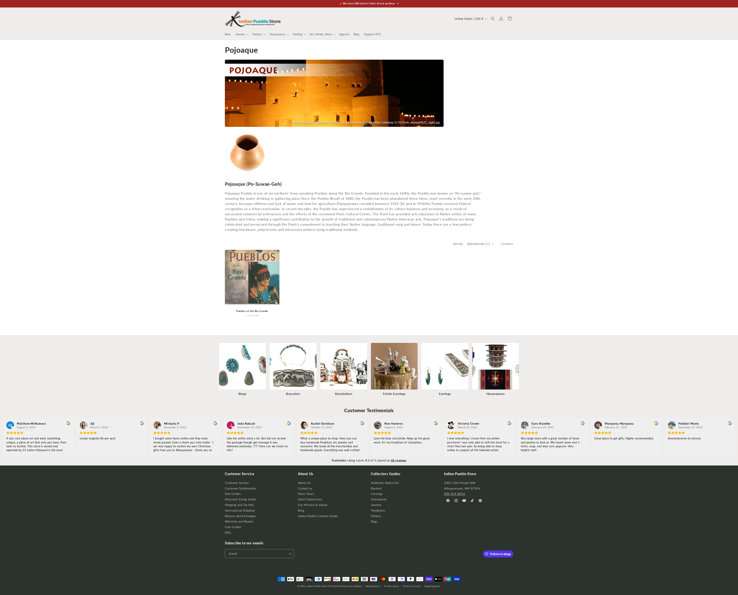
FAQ (228, 532)
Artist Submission (310, 499)
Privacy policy (391, 586)
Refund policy (373, 586)
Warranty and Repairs (239, 521)
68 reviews (398, 460)
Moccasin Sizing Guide (240, 499)
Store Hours (306, 494)
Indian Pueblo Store (317, 586)
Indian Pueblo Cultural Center (318, 516)
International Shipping (240, 510)
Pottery (376, 516)
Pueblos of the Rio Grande (252, 311)
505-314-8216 (454, 493)
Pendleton (378, 510)
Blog (301, 510)
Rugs (374, 521)
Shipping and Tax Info (239, 504)
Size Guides (233, 494)
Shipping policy (432, 586)
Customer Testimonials (240, 488)
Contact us (305, 488)
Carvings (377, 494)
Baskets (376, 488)
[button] (241, 34)
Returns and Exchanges (240, 516)
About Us (304, 483)
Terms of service (412, 586)
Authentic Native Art (385, 483)
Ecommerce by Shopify (350, 586)
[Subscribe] (289, 553)
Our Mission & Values (313, 504)
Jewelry (376, 504)
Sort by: (458, 243)
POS (330, 586)
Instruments (379, 499)
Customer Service (237, 483)
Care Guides (233, 527)
